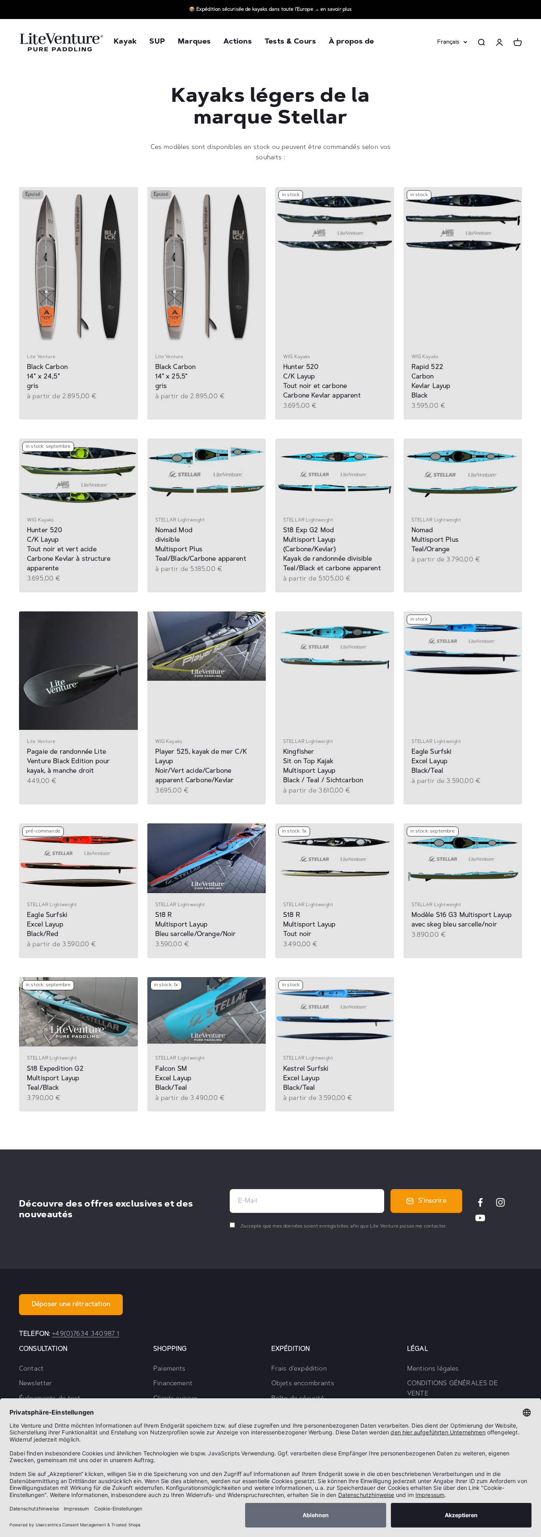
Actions (237, 42)
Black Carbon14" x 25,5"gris (175, 377)
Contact (31, 1369)
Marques (194, 42)
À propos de (351, 42)
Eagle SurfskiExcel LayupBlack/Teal (431, 761)
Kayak (125, 42)
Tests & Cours (290, 42)
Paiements (169, 1369)
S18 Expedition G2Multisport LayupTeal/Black (55, 1078)
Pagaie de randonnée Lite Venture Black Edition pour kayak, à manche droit (68, 761)
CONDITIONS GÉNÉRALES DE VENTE (452, 1388)
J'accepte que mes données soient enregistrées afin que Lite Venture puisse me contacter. (343, 1226)
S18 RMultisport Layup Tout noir (309, 924)
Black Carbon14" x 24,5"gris (47, 377)
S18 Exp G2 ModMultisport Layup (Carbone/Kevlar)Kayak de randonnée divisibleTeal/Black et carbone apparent (332, 549)
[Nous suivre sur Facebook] (480, 1202)
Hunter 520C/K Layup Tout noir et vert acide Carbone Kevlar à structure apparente (68, 549)
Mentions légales (433, 1369)
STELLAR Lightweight (180, 520)
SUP (157, 42)
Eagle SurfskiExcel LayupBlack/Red (47, 924)
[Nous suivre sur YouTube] (480, 1217)
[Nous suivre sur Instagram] (500, 1202)
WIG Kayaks (297, 357)
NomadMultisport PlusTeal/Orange (435, 540)
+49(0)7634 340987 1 (85, 1334)
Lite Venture (41, 357)
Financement (172, 1383)
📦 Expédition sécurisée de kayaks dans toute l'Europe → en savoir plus (270, 9)
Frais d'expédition (299, 1369)
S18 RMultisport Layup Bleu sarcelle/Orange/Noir (195, 924)
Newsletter (36, 1383)
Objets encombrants (302, 1383)
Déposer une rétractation (71, 1304)
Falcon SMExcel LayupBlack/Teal (173, 1078)
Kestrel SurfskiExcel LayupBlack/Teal (305, 1078)
